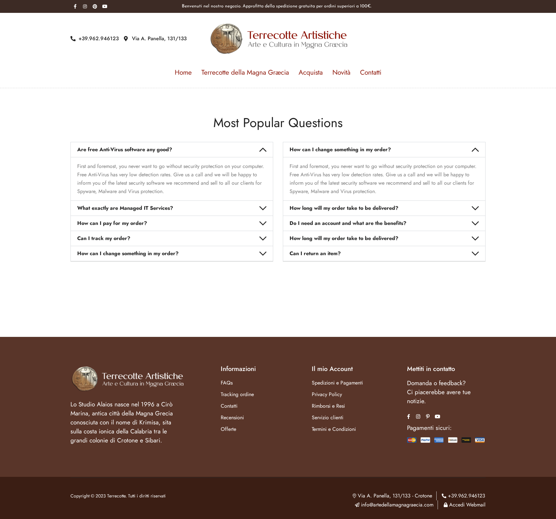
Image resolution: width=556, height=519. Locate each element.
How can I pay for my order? (112, 223)
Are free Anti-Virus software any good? (124, 149)
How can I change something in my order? (128, 253)
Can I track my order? (103, 238)
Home (183, 72)
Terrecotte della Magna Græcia (245, 72)
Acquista (311, 72)
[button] (172, 149)
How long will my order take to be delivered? (344, 208)
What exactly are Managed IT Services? (125, 208)
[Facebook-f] (74, 6)
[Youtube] (104, 6)
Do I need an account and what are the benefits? (348, 223)
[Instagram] (84, 6)
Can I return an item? (315, 253)
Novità (341, 72)
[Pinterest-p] (428, 417)
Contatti (370, 72)
